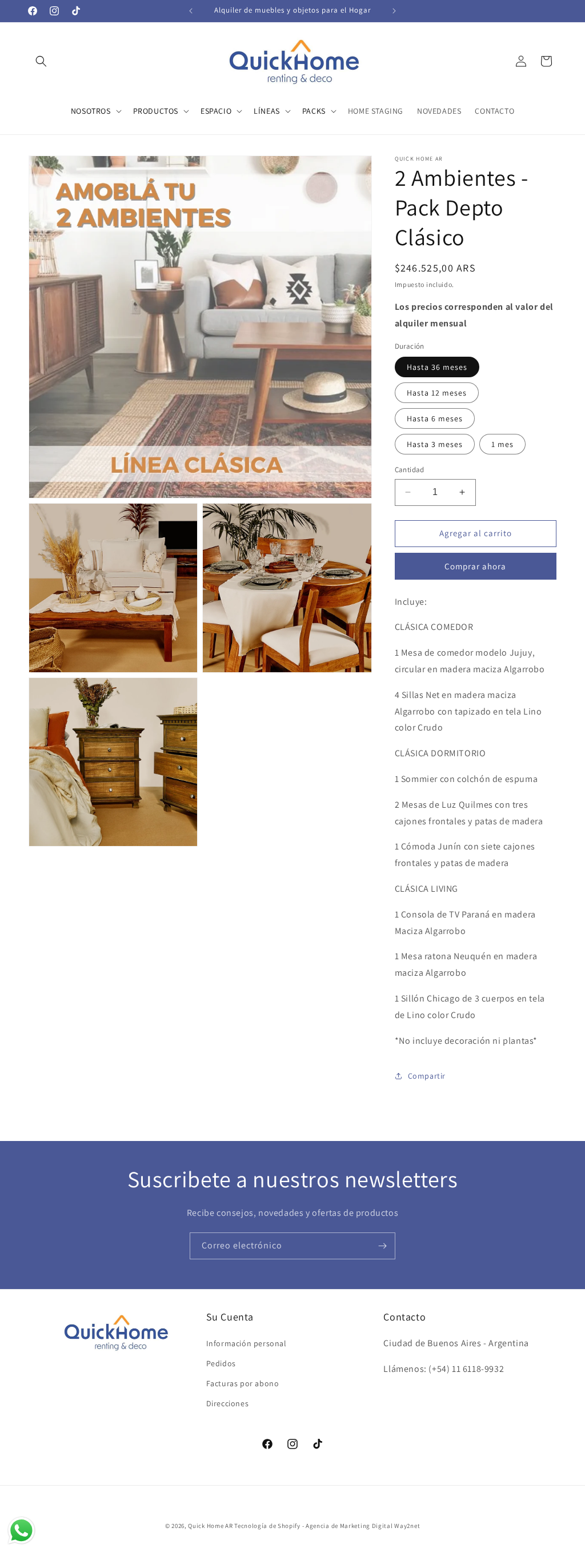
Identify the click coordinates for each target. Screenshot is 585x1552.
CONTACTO (494, 111)
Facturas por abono (242, 1383)
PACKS (314, 111)
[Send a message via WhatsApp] (21, 1530)
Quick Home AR (210, 1526)
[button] (41, 61)
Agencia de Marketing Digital (349, 1526)
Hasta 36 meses (437, 367)
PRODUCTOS (155, 111)
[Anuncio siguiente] (394, 11)
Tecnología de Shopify (267, 1526)
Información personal (246, 1343)
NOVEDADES (439, 111)
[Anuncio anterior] (190, 11)
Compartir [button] (427, 1076)
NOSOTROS (91, 111)
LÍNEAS (267, 111)
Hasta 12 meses (437, 393)
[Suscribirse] (382, 1245)
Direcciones (227, 1403)
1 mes (502, 444)
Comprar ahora (475, 566)
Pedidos (221, 1363)
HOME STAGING (375, 111)
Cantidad (409, 469)
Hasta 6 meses (435, 418)
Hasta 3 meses (435, 444)
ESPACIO (216, 111)
